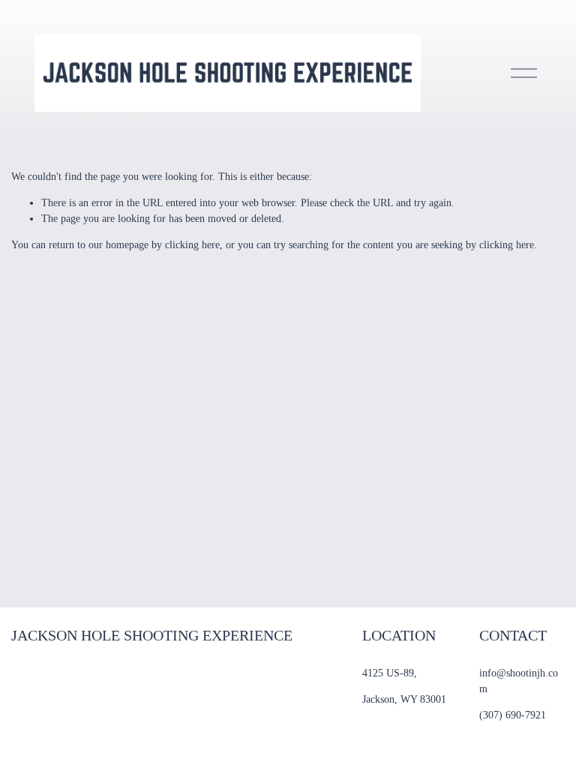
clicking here (192, 244)
